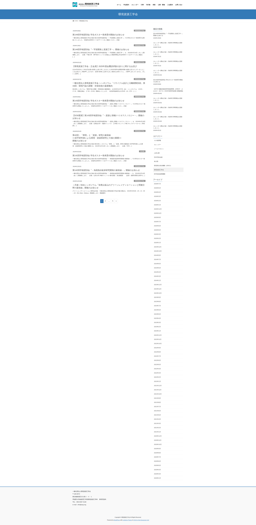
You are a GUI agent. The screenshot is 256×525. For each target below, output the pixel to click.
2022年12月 (158, 335)
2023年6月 (157, 310)
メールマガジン (159, 149)
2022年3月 (157, 373)
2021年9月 (157, 398)
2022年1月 (157, 381)
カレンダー (157, 144)
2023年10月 (158, 293)
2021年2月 (157, 427)
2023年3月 (157, 322)
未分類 (142, 151)
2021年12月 (158, 385)
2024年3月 (157, 276)
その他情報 (157, 140)
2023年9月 (157, 297)
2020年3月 (157, 474)
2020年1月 (157, 478)
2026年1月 (157, 205)
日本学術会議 (158, 157)
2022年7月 (157, 356)
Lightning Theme (127, 520)
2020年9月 (157, 448)
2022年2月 (157, 377)
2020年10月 (158, 444)
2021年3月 (157, 423)
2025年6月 (157, 226)
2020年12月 (158, 436)
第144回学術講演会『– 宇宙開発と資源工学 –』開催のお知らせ (100, 49)
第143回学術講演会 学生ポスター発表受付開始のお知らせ (98, 101)
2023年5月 (157, 314)
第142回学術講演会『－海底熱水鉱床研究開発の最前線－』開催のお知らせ (106, 170)
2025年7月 (157, 221)
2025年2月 (157, 238)
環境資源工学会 (139, 30)
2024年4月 (157, 272)
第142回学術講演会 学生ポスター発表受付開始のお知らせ (98, 155)
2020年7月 (157, 457)
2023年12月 (158, 284)
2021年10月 (158, 394)
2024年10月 (158, 251)
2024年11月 (157, 247)
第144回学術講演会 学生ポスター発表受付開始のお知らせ (98, 35)
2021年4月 (157, 419)
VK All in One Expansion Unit (141, 520)
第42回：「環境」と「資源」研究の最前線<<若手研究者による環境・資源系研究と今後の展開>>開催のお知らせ (96, 138)
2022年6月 (157, 360)
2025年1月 (157, 242)
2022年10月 (158, 343)
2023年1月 (157, 331)
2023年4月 (157, 318)
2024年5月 (157, 268)
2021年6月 (157, 411)
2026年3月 (157, 196)
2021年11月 (157, 390)
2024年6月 (157, 263)
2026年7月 (157, 184)
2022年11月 (157, 339)
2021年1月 (157, 432)
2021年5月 (157, 415)
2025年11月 (157, 213)
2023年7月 (157, 305)
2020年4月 (157, 469)
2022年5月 (157, 364)
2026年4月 (157, 192)
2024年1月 (157, 280)
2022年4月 (157, 369)
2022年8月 (157, 352)
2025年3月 (157, 234)
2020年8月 (157, 453)
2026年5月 (157, 188)
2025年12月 (158, 209)
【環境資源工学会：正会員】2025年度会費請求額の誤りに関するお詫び (104, 66)
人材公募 (157, 153)
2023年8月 (157, 301)
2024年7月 (157, 259)
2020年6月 (157, 461)
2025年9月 (157, 217)
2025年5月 (157, 230)
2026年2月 (157, 200)
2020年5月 (157, 465)
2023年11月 (157, 289)
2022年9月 (157, 348)
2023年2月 (157, 326)
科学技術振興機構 (159, 174)
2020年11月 (157, 440)
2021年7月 (157, 406)
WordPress (117, 520)
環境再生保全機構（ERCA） (163, 165)
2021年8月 (157, 402)
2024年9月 (157, 255)
